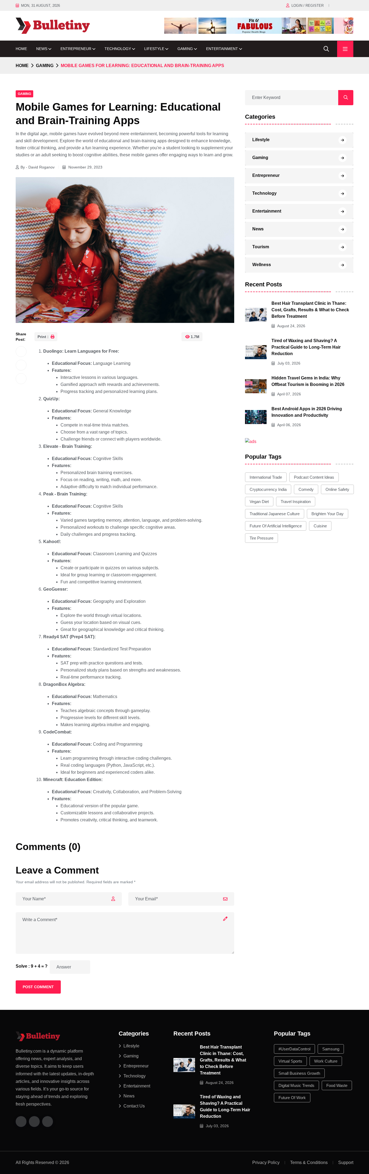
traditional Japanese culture (275, 513)
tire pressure (261, 538)
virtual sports (290, 1061)
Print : (44, 337)
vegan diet (259, 501)
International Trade (266, 477)
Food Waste (336, 1085)
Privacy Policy (266, 1162)
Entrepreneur (76, 49)
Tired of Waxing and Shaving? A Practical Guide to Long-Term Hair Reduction (306, 347)
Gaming (185, 49)
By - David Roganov (38, 167)
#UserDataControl (294, 1049)
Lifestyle (154, 49)
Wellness (261, 264)
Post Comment (38, 987)
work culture (325, 1061)
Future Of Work (292, 1097)
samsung (330, 1049)
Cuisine (320, 526)
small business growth (299, 1073)
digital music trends (296, 1085)
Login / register (307, 6)
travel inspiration (296, 501)
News (41, 49)
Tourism (260, 246)
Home (21, 49)
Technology (118, 49)
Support (345, 1162)
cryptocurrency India (268, 489)
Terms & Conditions (309, 1162)
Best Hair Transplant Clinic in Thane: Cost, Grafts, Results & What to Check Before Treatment (310, 310)
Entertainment (222, 49)
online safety (337, 489)
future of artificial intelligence (276, 526)
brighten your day (327, 513)
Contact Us (134, 1106)
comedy (306, 489)
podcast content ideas (314, 477)
